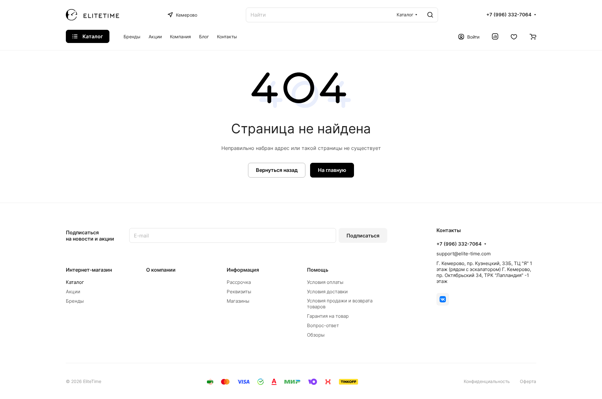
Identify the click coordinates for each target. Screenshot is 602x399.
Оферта (528, 381)
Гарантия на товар (328, 316)
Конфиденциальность (487, 381)
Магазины (238, 301)
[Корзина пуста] (533, 36)
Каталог (75, 282)
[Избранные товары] (514, 36)
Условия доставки (327, 292)
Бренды (75, 301)
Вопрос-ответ (323, 325)
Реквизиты (239, 292)
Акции (73, 292)
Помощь (317, 270)
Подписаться (362, 235)
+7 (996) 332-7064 (508, 15)
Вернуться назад (277, 170)
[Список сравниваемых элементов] (495, 36)
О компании (161, 270)
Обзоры (316, 335)
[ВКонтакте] (442, 299)
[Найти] (430, 15)
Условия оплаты (325, 282)
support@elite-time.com (463, 254)
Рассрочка (239, 282)
